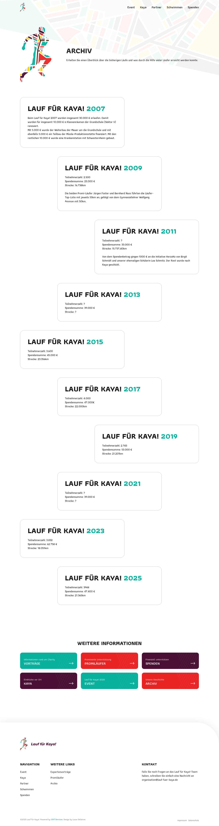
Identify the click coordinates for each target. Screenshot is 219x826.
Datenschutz (193, 820)
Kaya (143, 7)
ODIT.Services (57, 819)
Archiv (54, 783)
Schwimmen (174, 7)
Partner (156, 7)
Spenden (193, 7)
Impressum (182, 820)
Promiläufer (57, 777)
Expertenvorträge (61, 772)
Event (131, 7)
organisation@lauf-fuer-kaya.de (160, 780)
